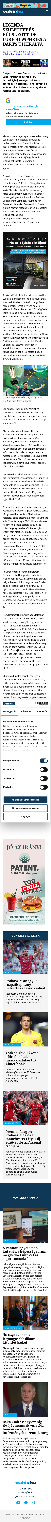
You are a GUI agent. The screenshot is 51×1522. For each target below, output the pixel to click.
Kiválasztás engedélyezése (25, 808)
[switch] (44, 769)
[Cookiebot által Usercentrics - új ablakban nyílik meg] (36, 703)
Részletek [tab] (26, 711)
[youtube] (18, 1503)
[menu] (47, 11)
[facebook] (26, 1503)
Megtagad (25, 816)
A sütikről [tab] (42, 711)
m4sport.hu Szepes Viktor (19, 54)
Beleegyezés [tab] (9, 711)
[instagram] (33, 1503)
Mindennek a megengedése (25, 800)
